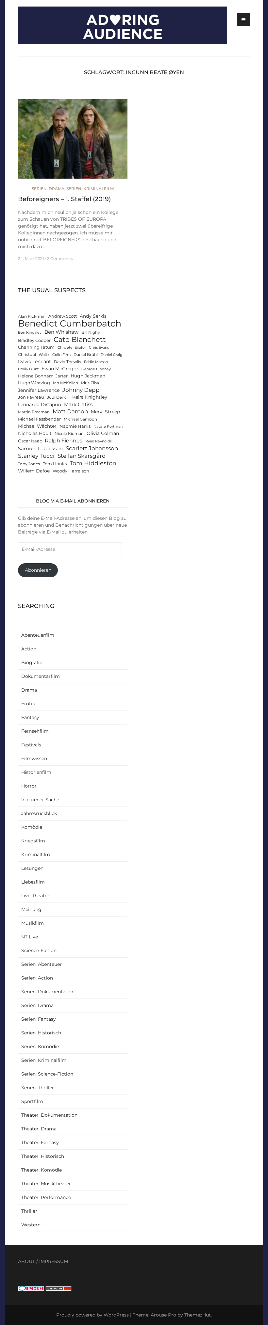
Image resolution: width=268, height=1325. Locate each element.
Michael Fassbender (39, 419)
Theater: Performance (46, 1197)
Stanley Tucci (36, 455)
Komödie (31, 827)
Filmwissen (34, 758)
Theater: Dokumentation (49, 1115)
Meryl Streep (105, 411)
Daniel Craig (112, 355)
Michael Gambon (80, 419)
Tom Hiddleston (93, 463)
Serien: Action (37, 978)
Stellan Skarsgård (82, 455)
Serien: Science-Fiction (47, 1074)
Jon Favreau (31, 397)
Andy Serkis (93, 316)
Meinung (31, 909)
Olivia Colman (103, 433)
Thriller (29, 1211)
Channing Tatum (36, 347)
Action (28, 649)
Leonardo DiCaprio (39, 404)
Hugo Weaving (34, 382)
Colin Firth (61, 355)
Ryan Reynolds (98, 441)
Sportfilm (32, 1101)
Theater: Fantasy (40, 1142)
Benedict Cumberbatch (69, 323)
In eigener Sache (40, 800)
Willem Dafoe (34, 470)
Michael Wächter (37, 426)
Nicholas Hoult (35, 433)
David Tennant (34, 361)
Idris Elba (90, 383)
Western (31, 1225)
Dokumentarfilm (40, 676)
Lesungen (32, 868)
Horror (29, 786)
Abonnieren (38, 570)
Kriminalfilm (35, 854)
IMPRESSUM (53, 1261)
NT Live (29, 937)
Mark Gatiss (78, 404)
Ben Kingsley (30, 332)
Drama (29, 690)
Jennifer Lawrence (38, 390)
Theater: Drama (39, 1129)
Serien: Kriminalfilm (90, 188)
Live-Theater (35, 896)
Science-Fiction (39, 950)
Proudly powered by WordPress (92, 1315)
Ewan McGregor (60, 368)
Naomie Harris (75, 426)
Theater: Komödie (41, 1170)
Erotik (28, 704)
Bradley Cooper (34, 340)
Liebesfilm (33, 882)
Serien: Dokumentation (48, 992)
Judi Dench (58, 397)
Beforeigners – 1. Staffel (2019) (64, 199)
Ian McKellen (65, 383)
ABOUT (26, 1261)
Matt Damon (70, 411)
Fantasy (30, 717)
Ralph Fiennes (63, 440)
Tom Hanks (55, 463)
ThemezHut (197, 1315)
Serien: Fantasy (38, 1019)
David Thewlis (67, 361)
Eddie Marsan (96, 362)
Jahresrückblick (39, 813)
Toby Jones (29, 464)
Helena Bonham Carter (43, 376)
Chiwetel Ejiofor (72, 347)
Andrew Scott (62, 316)
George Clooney (96, 369)
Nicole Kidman (69, 433)
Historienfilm (36, 772)
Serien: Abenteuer (41, 964)
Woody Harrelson (71, 471)
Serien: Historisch (41, 1033)
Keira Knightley (89, 397)
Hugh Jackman (88, 375)
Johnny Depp (81, 390)
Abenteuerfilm (37, 635)
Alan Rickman (31, 316)
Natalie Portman (108, 426)
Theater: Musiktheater (46, 1184)
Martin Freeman (34, 412)
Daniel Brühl (86, 354)
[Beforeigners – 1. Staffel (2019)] (72, 142)
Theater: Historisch (42, 1156)
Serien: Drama (48, 188)
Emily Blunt (28, 369)
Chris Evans (99, 347)
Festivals (31, 745)
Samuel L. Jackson (40, 448)
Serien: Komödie (40, 1046)
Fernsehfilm (35, 731)
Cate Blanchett (80, 339)
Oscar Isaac (30, 441)
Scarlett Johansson (92, 448)
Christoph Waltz (33, 354)
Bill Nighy (90, 332)
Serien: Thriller (37, 1088)
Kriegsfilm (33, 841)
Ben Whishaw (61, 332)
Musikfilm (32, 923)
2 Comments (60, 258)
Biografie (31, 662)
